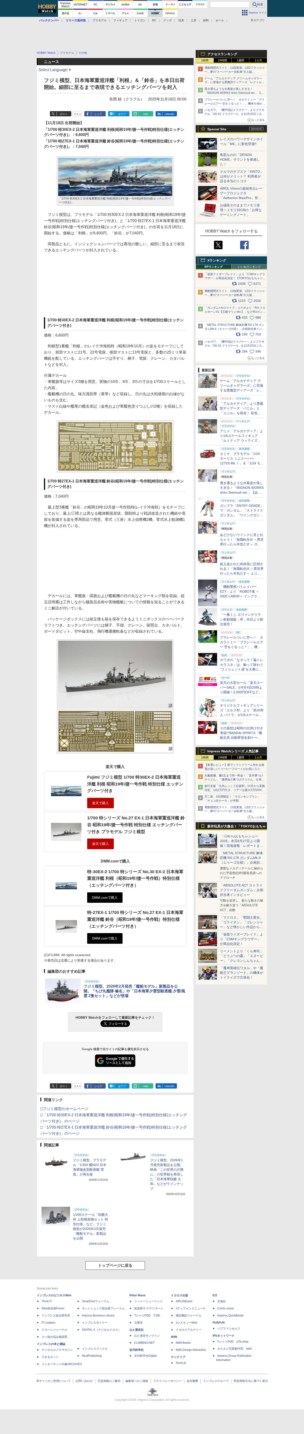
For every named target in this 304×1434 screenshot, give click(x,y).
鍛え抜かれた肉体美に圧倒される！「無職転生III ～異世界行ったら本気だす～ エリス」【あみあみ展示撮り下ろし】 (242, 573)
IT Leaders (48, 1322)
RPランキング (213, 266)
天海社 (221, 1301)
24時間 (222, 60)
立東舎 (138, 1322)
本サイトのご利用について (53, 1381)
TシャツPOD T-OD (147, 1315)
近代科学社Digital (145, 1355)
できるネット (50, 1357)
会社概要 (192, 1381)
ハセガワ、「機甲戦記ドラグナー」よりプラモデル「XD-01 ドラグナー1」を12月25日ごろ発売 (234, 114)
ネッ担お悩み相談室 (54, 1337)
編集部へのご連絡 (136, 1381)
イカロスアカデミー (188, 1329)
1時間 (205, 60)
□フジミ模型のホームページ (64, 1109)
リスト (77, 114)
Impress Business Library (98, 1315)
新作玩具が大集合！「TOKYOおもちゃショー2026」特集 (236, 827)
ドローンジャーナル (54, 1329)
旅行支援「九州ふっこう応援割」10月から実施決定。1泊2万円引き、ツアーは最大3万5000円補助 (234, 790)
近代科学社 (136, 1350)
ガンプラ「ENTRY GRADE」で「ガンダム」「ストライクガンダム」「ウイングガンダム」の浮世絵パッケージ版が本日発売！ (242, 515)
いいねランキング (249, 266)
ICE (215, 1295)
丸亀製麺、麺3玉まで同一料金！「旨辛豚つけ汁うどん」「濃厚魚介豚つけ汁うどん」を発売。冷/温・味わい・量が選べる (233, 779)
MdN (174, 1337)
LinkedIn (169, 114)
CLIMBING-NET (144, 1342)
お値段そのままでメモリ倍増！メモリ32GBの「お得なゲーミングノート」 (241, 210)
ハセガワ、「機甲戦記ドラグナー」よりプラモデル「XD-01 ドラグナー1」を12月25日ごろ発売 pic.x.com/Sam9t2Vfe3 (234, 345)
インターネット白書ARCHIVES (62, 1364)
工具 (193, 20)
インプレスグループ (216, 1381)
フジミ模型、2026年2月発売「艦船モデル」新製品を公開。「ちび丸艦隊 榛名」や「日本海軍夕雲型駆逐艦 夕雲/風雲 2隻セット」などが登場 (134, 991)
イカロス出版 (179, 1295)
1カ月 (258, 60)
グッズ (167, 20)
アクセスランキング (222, 54)
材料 (206, 20)
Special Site (216, 129)
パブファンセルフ (228, 1328)
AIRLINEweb (184, 1301)
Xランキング (216, 260)
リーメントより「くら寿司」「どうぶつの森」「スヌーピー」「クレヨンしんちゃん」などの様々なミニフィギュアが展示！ (241, 960)
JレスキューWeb (186, 1322)
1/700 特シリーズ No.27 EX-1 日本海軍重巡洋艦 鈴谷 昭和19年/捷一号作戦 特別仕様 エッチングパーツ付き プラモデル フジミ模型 (136, 825)
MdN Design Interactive (191, 1350)
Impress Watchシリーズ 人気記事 (233, 751)
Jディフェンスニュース (191, 1308)
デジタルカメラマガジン (57, 1350)
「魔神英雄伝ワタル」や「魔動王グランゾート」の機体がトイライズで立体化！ (241, 972)
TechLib (181, 1363)
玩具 (181, 20)
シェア (98, 114)
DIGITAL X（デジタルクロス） (101, 1329)
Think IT (47, 1301)
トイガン (140, 20)
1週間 (240, 60)
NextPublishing (92, 1355)
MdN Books (183, 1342)
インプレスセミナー (95, 1322)
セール (219, 20)
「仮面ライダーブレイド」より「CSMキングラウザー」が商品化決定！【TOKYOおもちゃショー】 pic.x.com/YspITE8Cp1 (235, 278)
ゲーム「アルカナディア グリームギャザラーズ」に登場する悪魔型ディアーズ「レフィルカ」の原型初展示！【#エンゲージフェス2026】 (241, 390)
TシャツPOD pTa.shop (232, 1341)
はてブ (122, 114)
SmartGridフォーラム (95, 1301)
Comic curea (225, 1308)
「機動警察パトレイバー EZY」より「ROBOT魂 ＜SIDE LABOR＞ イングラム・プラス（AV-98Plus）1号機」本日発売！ (242, 596)
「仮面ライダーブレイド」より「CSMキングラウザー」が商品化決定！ (241, 939)
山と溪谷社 (136, 1329)
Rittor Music (137, 1295)
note (145, 114)
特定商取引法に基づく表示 (251, 1381)
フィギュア (120, 20)
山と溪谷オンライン (147, 1335)
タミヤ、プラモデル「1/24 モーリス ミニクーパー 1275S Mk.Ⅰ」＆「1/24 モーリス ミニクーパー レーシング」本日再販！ (242, 463)
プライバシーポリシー (167, 1381)
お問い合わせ (84, 1381)
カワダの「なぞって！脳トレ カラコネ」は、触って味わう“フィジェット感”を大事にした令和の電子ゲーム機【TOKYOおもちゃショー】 (241, 669)
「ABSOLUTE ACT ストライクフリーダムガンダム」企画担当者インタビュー (241, 890)
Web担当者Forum (53, 1308)
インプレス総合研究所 (56, 1315)
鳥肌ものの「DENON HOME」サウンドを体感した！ (240, 159)
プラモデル (99, 20)
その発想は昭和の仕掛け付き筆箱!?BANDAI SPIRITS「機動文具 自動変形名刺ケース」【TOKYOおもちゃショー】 (241, 737)
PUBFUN (219, 1322)
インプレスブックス (95, 1348)
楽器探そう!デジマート (148, 1308)
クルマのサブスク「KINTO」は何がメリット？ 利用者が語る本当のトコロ (241, 176)
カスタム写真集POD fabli (234, 1348)
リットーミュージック (148, 1301)
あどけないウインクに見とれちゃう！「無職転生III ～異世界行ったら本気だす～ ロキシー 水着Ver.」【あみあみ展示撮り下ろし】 (242, 544)
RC (154, 20)
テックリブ (178, 1357)
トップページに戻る (115, 1265)
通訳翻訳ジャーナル (188, 1315)
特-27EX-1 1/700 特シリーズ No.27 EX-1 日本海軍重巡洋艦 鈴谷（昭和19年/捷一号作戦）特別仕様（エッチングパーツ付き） (135, 919)
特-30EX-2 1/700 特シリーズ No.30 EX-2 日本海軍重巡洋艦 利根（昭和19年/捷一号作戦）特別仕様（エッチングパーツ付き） (135, 878)
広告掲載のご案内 (109, 1381)
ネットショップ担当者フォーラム (103, 1308)
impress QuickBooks (230, 1315)
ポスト (64, 114)
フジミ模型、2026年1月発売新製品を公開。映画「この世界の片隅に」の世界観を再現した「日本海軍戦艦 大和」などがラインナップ (166, 1174)
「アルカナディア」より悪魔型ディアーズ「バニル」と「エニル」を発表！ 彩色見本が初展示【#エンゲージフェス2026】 (241, 413)
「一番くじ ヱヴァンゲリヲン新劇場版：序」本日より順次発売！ (241, 619)
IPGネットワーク (223, 1335)
